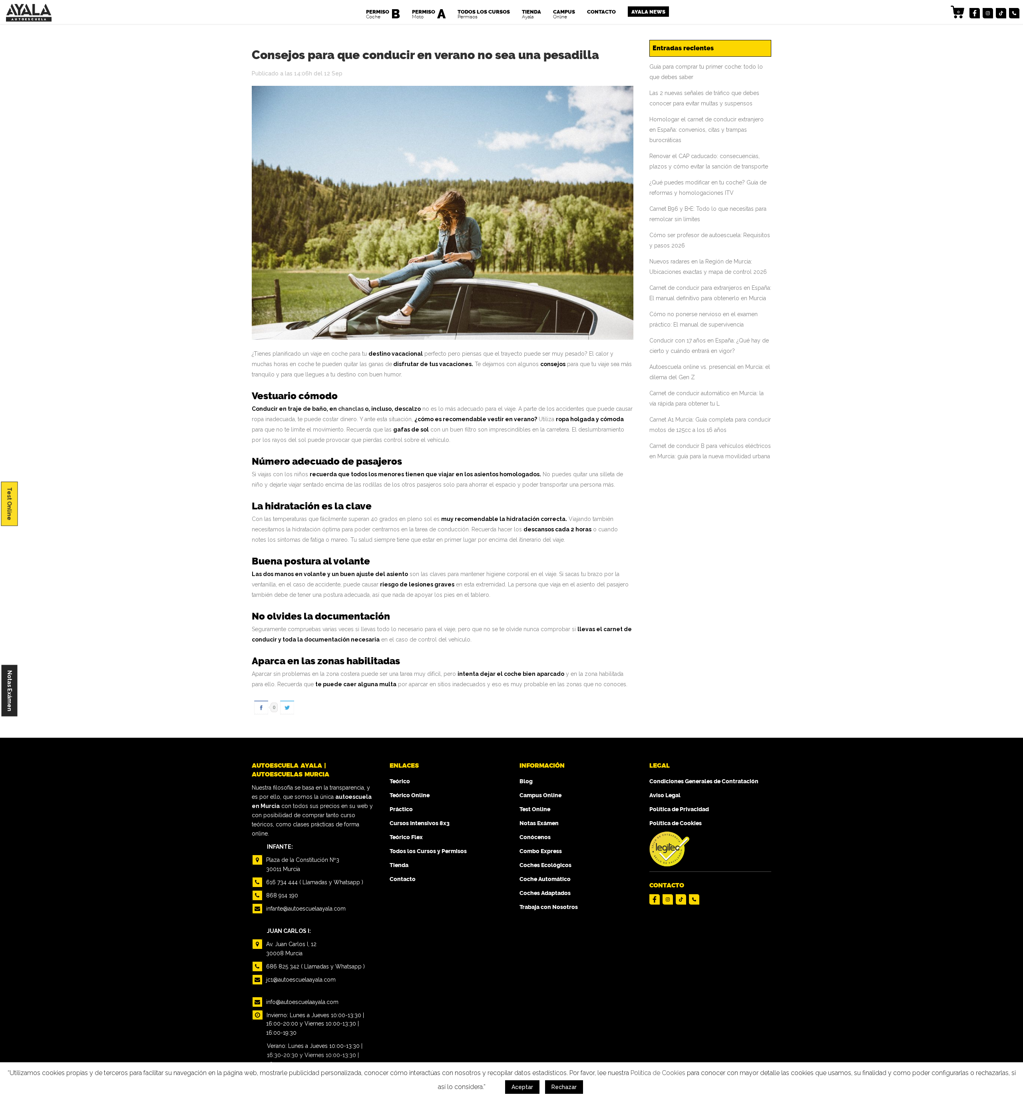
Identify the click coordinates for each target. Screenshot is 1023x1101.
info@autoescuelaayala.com (301, 1002)
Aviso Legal (665, 795)
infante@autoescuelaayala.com (305, 908)
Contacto (403, 879)
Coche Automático (545, 879)
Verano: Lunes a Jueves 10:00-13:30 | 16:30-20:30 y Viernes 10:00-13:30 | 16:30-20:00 (314, 1055)
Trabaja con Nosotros (548, 907)
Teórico (400, 781)
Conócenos (535, 837)
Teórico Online (410, 795)
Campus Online (540, 795)
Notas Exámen (9, 690)
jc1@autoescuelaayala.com (300, 979)
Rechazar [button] (564, 1087)
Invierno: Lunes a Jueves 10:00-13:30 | (314, 1015)
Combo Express (540, 851)
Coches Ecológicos (545, 865)
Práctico (401, 809)
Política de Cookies (675, 823)
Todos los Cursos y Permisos (428, 851)
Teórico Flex (406, 837)
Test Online (9, 504)
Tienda (399, 865)
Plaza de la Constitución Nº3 (302, 864)
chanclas (351, 409)
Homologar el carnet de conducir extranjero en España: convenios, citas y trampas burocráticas (706, 129)
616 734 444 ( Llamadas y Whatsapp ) (314, 882)
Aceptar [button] (522, 1087)
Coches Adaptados (545, 893)
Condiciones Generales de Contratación (703, 781)
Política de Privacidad (679, 809)
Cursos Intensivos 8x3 (420, 823)
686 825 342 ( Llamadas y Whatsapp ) (315, 966)
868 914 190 (281, 895)
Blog (526, 781)
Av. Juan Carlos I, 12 (290, 948)
